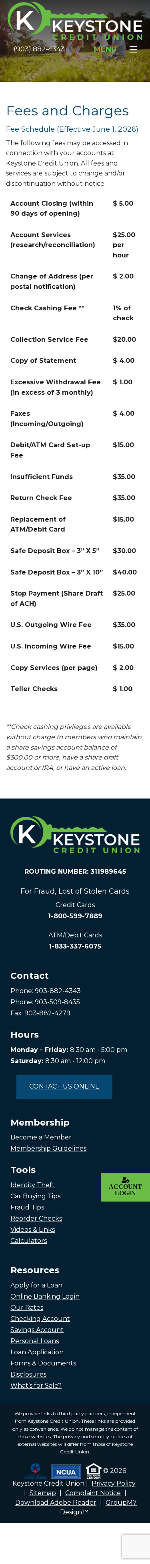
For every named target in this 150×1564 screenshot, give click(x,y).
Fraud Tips (27, 1207)
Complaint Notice (93, 1493)
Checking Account (40, 1318)
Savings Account (37, 1330)
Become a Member (41, 1137)
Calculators (28, 1241)
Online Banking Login (45, 1296)
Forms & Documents (43, 1363)
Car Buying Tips (35, 1196)
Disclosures (28, 1374)
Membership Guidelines (48, 1148)
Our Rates (26, 1307)
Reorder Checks (36, 1218)
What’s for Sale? (36, 1385)
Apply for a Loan (36, 1285)
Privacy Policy (114, 1483)
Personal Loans (34, 1341)
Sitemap (43, 1493)
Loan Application (37, 1352)
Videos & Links (32, 1229)
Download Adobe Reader (55, 1502)
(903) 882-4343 (39, 49)
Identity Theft (32, 1185)
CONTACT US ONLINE (64, 1086)
